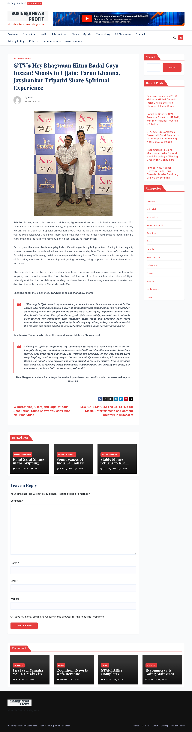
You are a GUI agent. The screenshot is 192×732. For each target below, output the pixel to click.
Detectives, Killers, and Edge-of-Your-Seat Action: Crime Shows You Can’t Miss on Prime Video (42, 411)
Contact (140, 34)
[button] (174, 37)
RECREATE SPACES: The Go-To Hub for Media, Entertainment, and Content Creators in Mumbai (106, 411)
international (59, 34)
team (30, 97)
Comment (17, 500)
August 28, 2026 (25, 679)
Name (14, 562)
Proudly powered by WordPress (23, 725)
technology (103, 34)
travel (150, 297)
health (43, 34)
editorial (34, 41)
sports (87, 34)
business (13, 34)
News (75, 34)
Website (14, 598)
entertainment (23, 58)
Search (151, 57)
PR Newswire (123, 34)
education (29, 34)
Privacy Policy (16, 41)
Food (150, 241)
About (155, 725)
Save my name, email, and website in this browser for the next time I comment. (59, 616)
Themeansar (64, 725)
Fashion (151, 233)
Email (14, 580)
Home (136, 725)
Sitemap (164, 725)
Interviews (153, 265)
